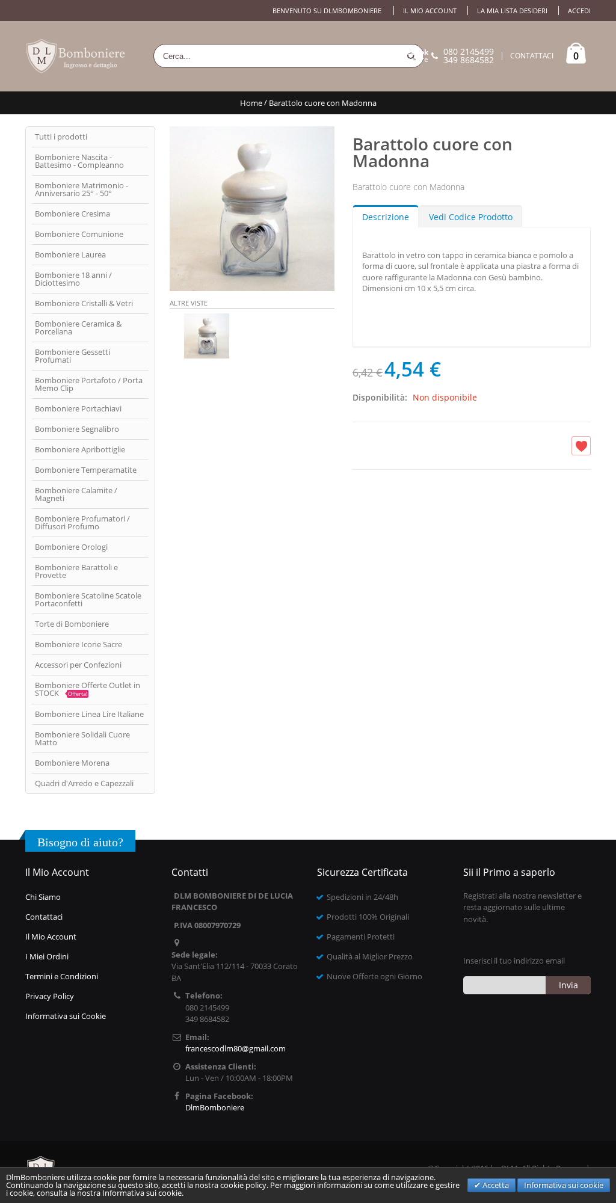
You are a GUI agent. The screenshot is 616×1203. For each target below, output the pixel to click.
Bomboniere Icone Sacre (78, 644)
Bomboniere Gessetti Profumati (72, 355)
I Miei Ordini (47, 956)
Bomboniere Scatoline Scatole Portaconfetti (88, 599)
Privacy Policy (49, 996)
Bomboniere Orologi (71, 546)
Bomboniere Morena (72, 762)
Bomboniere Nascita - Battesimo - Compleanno (79, 161)
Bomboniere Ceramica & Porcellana (78, 327)
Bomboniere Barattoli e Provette (76, 571)
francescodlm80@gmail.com (235, 1048)
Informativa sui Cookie (65, 1016)
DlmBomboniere (400, 56)
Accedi (579, 10)
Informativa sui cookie (563, 1185)
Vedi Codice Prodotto (471, 217)
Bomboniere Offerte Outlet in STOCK (87, 689)
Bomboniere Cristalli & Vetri (84, 303)
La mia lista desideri (512, 10)
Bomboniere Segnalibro (77, 428)
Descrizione (385, 217)
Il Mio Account (50, 936)
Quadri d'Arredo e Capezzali (84, 783)
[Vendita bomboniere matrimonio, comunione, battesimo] (76, 56)
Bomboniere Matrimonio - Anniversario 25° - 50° (81, 189)
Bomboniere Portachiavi (78, 408)
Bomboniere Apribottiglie (80, 449)
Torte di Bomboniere (72, 623)
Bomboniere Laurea (70, 254)
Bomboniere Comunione (79, 234)
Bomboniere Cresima (72, 213)
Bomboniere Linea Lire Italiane (89, 714)
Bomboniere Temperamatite (86, 469)
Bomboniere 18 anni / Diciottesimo (73, 278)
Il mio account (430, 10)
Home (251, 102)
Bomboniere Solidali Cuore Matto (82, 738)
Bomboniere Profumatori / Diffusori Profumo (82, 522)
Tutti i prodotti (61, 136)
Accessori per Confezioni (78, 664)
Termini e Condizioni (61, 976)
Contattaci (44, 916)
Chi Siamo (43, 896)
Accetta (495, 1185)
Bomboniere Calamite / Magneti (76, 494)
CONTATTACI (531, 56)
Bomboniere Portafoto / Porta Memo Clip (89, 384)
